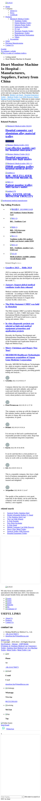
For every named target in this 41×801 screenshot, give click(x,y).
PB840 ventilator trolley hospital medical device (19, 167)
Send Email (5, 725)
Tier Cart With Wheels (15, 519)
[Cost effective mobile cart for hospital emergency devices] (17, 145)
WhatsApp (10, 729)
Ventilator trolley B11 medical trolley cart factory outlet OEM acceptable (22, 241)
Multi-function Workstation (24, 35)
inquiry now (5, 640)
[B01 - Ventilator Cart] (13, 218)
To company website (8, 51)
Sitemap (15, 644)
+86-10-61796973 (12, 634)
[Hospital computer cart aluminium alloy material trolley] (18, 126)
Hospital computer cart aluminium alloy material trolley (20, 133)
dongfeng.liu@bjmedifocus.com (17, 636)
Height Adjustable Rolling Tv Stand (20, 515)
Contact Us (9, 45)
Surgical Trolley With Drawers (18, 531)
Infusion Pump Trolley (23, 25)
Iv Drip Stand (12, 525)
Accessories (14, 39)
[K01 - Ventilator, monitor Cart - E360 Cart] (14, 245)
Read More (10, 141)
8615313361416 (11, 701)
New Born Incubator (14, 523)
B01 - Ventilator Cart (18, 221)
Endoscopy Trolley (21, 27)
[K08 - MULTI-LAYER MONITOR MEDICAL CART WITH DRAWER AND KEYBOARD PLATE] (10, 173)
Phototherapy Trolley (22, 33)
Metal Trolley (11, 650)
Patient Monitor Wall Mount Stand (20, 98)
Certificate (13, 15)
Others (17, 37)
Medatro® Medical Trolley (19, 19)
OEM (7, 41)
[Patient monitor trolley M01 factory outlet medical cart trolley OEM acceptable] (9, 182)
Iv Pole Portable (13, 521)
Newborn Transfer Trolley (24, 31)
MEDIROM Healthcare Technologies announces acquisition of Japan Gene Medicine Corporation (22, 357)
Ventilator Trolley (21, 21)
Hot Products (5, 644)
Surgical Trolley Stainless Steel (18, 513)
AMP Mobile (23, 644)
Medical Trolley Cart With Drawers (20, 97)
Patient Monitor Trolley (23, 23)
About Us (13, 11)
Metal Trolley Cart (24, 650)
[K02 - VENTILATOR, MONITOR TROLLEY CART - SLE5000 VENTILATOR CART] (10, 191)
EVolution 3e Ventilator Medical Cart (14, 646)
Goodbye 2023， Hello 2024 (18, 267)
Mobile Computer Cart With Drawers (20, 527)
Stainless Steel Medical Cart (17, 648)
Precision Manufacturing (14, 43)
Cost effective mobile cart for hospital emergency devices (20, 150)
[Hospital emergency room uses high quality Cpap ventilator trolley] (17, 154)
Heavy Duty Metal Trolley (16, 529)
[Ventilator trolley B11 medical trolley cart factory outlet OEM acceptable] (13, 236)
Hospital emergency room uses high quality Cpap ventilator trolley (18, 159)
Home (7, 7)
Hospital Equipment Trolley (17, 533)
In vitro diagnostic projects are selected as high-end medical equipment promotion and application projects (19, 327)
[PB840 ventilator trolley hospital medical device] (18, 163)
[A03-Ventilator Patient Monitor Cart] (21, 209)
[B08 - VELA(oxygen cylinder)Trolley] (13, 227)
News (12, 13)
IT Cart (17, 29)
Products (8, 17)
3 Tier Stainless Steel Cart (16, 517)
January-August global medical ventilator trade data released (20, 286)
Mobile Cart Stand (16, 95)
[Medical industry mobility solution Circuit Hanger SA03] (13, 254)
